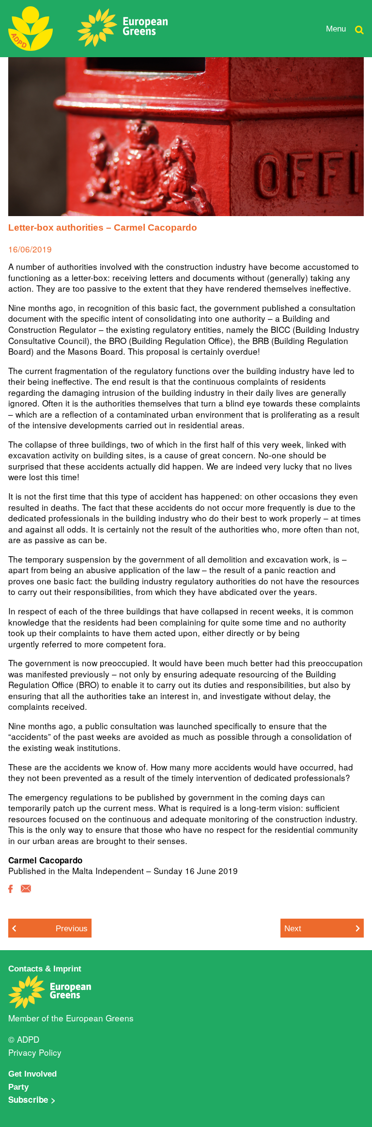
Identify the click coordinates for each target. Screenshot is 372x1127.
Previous (72, 928)
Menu (336, 28)
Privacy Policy (35, 1052)
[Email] (26, 895)
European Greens (100, 1018)
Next (292, 928)
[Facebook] (10, 896)
